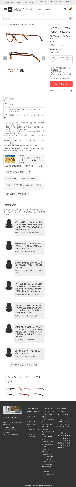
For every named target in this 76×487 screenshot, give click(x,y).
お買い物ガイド (45, 1)
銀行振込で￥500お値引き (16, 194)
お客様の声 (46, 472)
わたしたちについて (48, 412)
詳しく (12, 143)
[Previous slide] (5, 58)
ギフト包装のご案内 (48, 474)
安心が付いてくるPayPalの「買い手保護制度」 (24, 186)
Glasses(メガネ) (13, 24)
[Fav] (65, 9)
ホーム (5, 24)
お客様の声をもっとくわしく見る (24, 365)
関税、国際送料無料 (29, 178)
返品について (31, 422)
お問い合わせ (31, 434)
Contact (48, 9)
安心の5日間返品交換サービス (18, 172)
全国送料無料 (11, 178)
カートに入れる (61, 84)
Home (39, 9)
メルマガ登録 (31, 437)
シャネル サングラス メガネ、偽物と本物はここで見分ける (48, 457)
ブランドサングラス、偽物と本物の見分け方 (47, 444)
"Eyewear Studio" (36, 485)
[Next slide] (43, 58)
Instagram (15, 434)
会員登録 (55, 1)
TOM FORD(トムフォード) (26, 24)
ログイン (62, 1)
